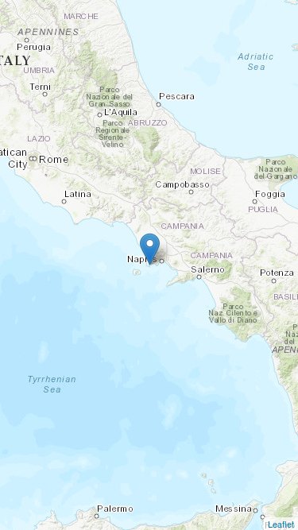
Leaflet (281, 523)
